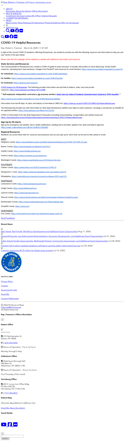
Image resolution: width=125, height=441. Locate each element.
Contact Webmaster (10, 298)
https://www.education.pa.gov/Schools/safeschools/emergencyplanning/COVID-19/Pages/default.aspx (41, 118)
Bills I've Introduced (70, 23)
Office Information (40, 11)
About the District (23, 11)
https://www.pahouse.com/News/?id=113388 (27, 90)
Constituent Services (15, 16)
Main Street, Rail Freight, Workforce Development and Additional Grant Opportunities (39, 231)
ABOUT (9, 9)
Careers (4, 286)
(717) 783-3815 (10, 393)
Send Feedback (8, 218)
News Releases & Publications (31, 23)
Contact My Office (32, 16)
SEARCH (5, 439)
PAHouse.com (12, 27)
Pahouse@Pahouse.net (11, 307)
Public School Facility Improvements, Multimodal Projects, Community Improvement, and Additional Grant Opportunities (54, 241)
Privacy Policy (7, 281)
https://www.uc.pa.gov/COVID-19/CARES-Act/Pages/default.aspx (89, 103)
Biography (10, 11)
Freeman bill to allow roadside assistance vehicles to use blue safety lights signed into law (40, 246)
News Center (11, 23)
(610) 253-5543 (10, 343)
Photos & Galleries (53, 23)
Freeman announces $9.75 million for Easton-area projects (27, 250)
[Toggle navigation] (2, 5)
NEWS (8, 20)
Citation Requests (49, 16)
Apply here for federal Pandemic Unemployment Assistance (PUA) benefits (88, 94)
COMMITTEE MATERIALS (17, 18)
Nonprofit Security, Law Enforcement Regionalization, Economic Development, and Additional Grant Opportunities (52, 236)
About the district (17, 408)
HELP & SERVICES (13, 13)
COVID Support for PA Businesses (14, 87)
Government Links (9, 290)
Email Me (5, 294)
